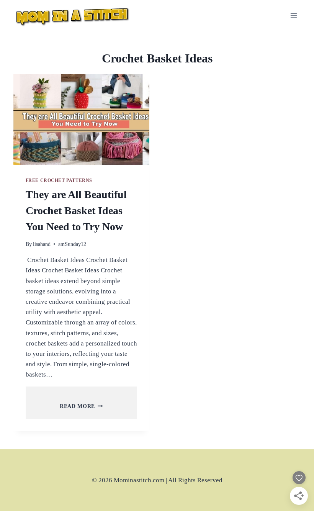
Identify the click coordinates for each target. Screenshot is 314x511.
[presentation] (81, 119)
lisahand (42, 244)
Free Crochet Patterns (59, 180)
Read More (81, 406)
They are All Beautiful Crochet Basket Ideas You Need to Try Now (76, 210)
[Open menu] (294, 15)
